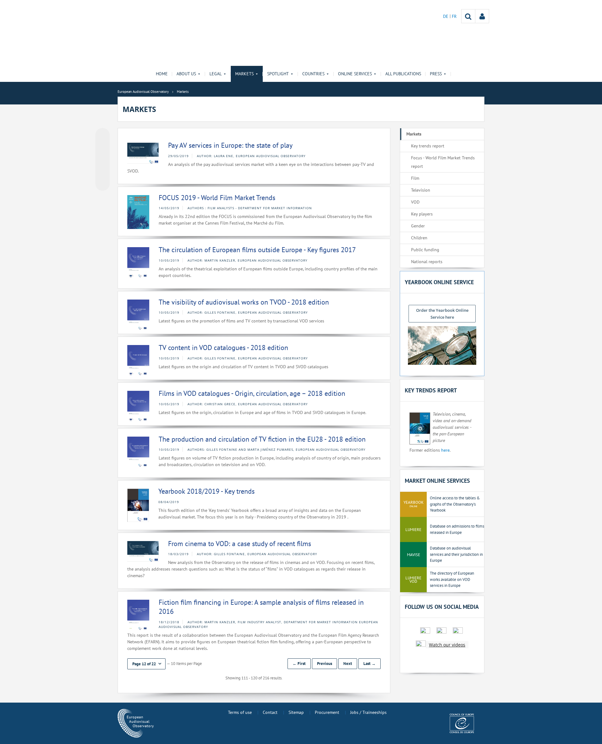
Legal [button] (215, 74)
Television (420, 190)
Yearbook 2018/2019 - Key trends (206, 491)
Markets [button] (244, 74)
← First (299, 663)
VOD (415, 202)
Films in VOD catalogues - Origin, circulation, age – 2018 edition (252, 393)
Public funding (425, 249)
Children (419, 238)
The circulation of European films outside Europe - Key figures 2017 (257, 249)
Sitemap (296, 712)
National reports (426, 261)
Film (415, 178)
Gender (418, 226)
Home (162, 74)
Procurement (327, 712)
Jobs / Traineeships (368, 712)
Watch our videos (447, 645)
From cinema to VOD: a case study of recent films (239, 543)
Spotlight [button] (278, 74)
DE (446, 16)
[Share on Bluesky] (102, 136)
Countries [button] (313, 74)
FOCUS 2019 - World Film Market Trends (217, 197)
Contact (270, 712)
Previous (324, 663)
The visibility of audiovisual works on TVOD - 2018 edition (244, 302)
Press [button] (436, 74)
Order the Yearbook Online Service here (442, 313)
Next (347, 663)
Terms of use (240, 712)
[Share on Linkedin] (102, 171)
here (445, 450)
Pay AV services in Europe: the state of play (230, 145)
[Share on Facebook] (102, 159)
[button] (146, 663)
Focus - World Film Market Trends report (443, 162)
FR (454, 16)
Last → (369, 663)
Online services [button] (355, 74)
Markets (413, 134)
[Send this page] (102, 183)
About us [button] (186, 74)
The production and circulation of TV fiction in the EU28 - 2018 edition (262, 439)
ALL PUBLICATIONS (403, 74)
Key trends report (427, 146)
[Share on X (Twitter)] (102, 147)
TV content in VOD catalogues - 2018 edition (223, 347)
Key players (422, 214)
